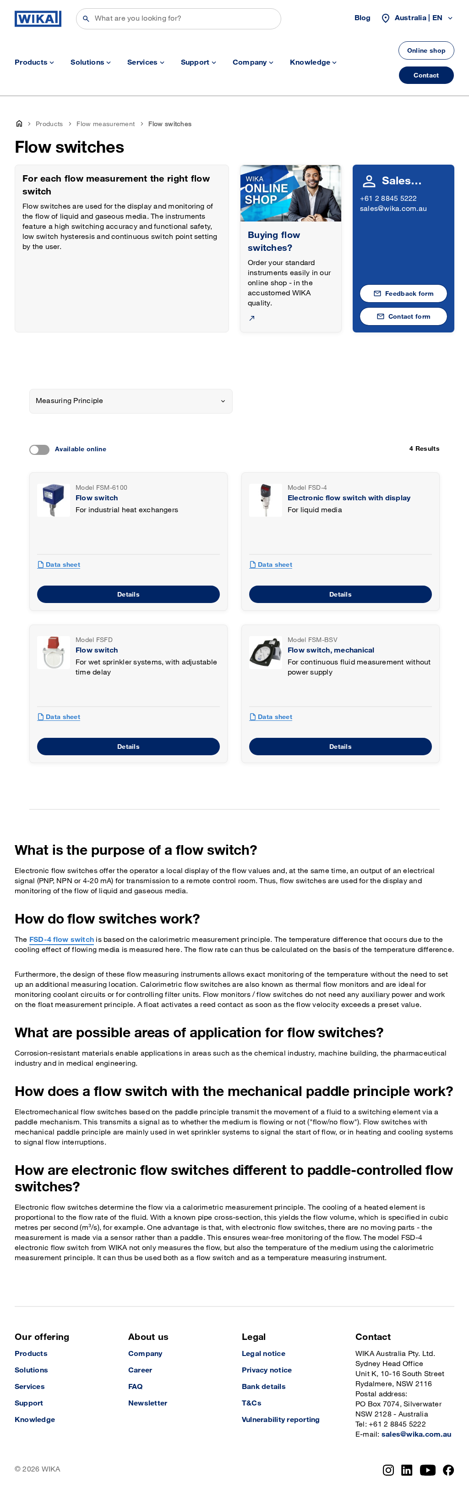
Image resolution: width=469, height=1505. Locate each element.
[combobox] (131, 401)
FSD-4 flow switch (61, 939)
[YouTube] (428, 1470)
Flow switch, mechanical (331, 650)
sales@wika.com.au (393, 209)
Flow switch (97, 498)
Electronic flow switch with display (349, 498)
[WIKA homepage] (38, 18)
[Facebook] (448, 1470)
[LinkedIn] (407, 1470)
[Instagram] (388, 1470)
